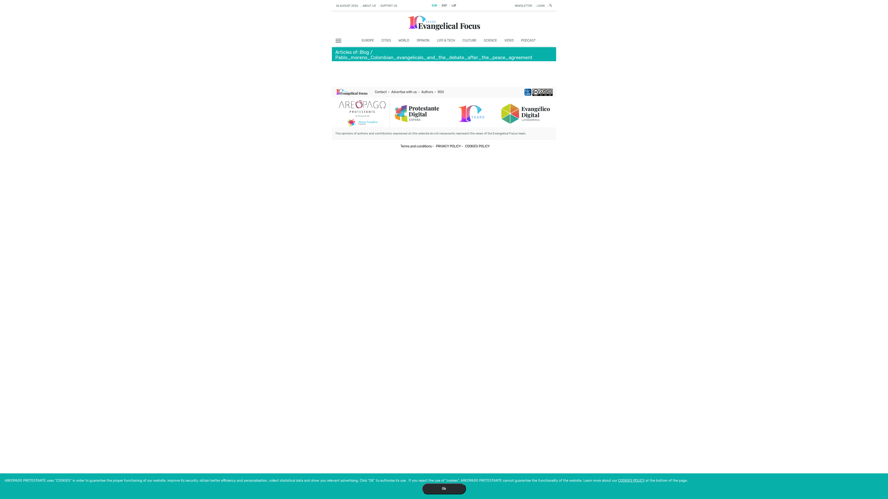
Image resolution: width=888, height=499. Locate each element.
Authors (427, 92)
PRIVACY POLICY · (449, 146)
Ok (444, 489)
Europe (368, 41)
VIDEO (509, 41)
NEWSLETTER (523, 5)
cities (386, 41)
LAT (454, 5)
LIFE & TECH (446, 41)
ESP (444, 5)
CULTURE (469, 41)
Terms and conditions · (417, 146)
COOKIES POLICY (477, 146)
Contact (381, 92)
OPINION (423, 41)
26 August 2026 (347, 5)
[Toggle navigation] (339, 41)
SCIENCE (490, 41)
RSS (441, 92)
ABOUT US (369, 5)
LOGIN (541, 5)
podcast (528, 41)
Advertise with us (404, 92)
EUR (434, 5)
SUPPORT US (388, 5)
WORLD (403, 41)
